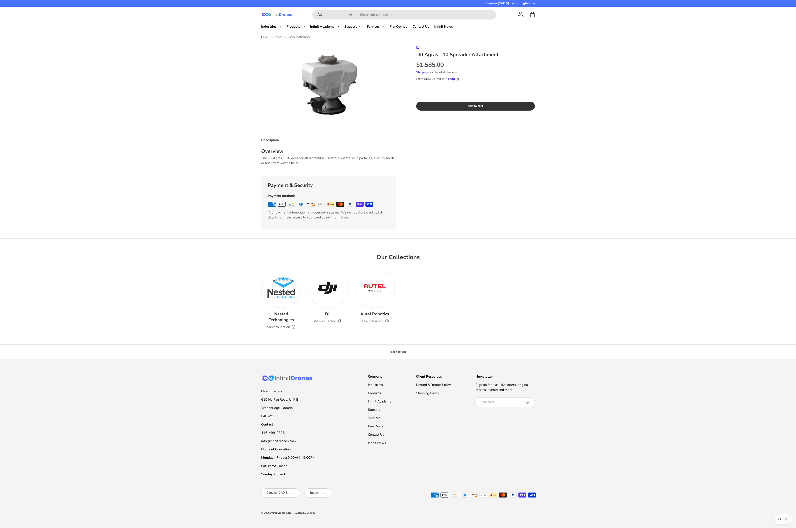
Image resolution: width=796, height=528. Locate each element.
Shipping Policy (427, 393)
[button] (532, 14)
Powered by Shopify (304, 513)
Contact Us (421, 26)
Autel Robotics (374, 314)
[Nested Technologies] (281, 287)
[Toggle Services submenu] (382, 26)
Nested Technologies (281, 317)
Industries (269, 26)
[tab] (270, 140)
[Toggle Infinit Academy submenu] (337, 26)
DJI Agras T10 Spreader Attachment (291, 37)
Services (373, 26)
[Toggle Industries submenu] (279, 26)
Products (293, 26)
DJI (418, 48)
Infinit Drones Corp (280, 513)
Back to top (398, 352)
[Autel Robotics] (374, 287)
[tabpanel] (328, 157)
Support (350, 26)
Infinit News (443, 26)
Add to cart (475, 106)
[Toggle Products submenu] (303, 26)
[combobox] (404, 15)
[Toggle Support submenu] (360, 26)
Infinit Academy (322, 26)
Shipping (422, 72)
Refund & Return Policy (433, 385)
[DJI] (328, 287)
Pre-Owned (399, 26)
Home (264, 37)
